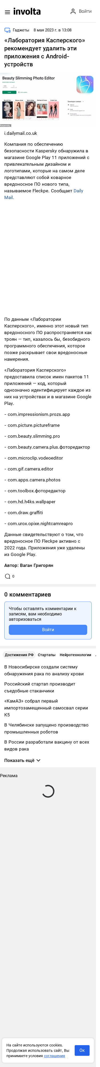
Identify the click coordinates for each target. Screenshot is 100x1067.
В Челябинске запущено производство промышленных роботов (46, 728)
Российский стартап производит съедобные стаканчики (39, 687)
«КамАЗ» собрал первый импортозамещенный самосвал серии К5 (46, 707)
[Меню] (7, 12)
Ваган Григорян (36, 565)
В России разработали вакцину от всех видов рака (46, 745)
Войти (48, 629)
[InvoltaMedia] (27, 11)
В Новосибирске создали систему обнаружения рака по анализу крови (44, 670)
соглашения (54, 1056)
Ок (82, 1050)
